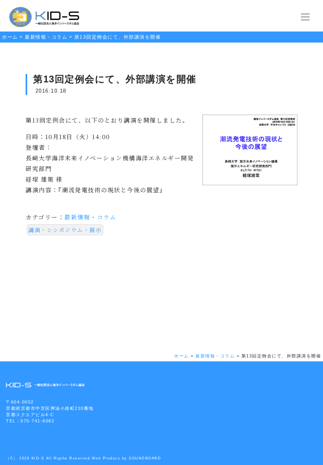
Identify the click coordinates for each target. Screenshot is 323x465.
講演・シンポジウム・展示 (65, 230)
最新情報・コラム (90, 217)
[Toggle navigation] (305, 16)
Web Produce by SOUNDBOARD (127, 458)
